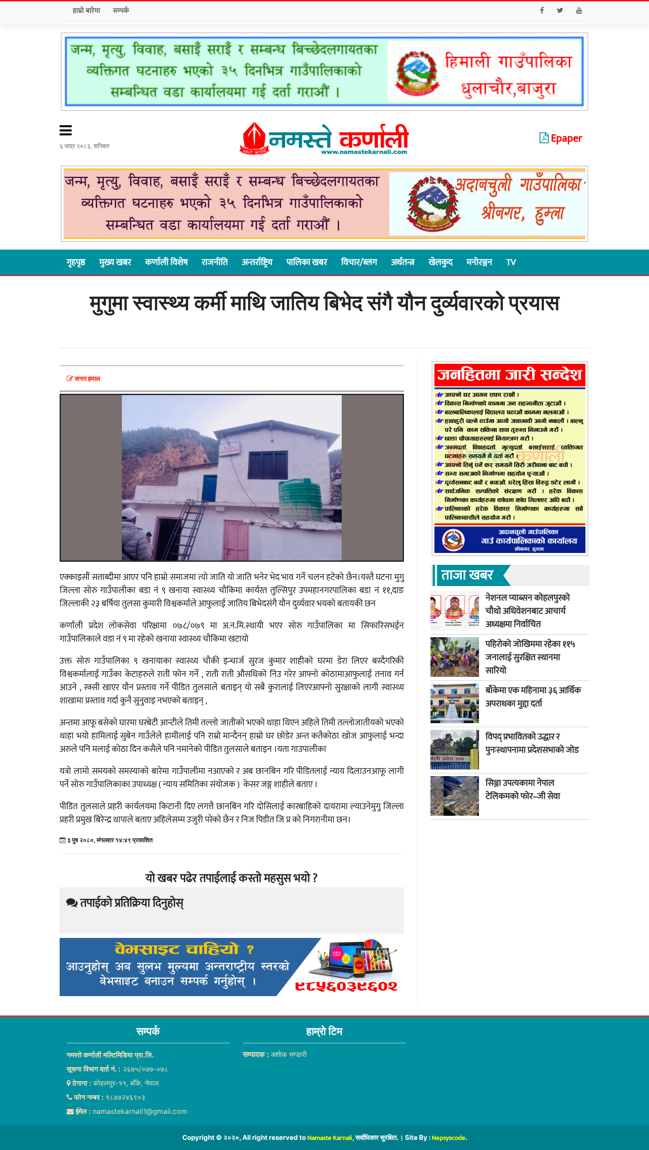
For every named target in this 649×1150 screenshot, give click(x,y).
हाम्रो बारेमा (86, 11)
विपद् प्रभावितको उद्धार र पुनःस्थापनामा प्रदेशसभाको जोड (532, 743)
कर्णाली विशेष (166, 262)
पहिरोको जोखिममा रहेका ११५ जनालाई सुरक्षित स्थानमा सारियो (530, 657)
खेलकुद (441, 262)
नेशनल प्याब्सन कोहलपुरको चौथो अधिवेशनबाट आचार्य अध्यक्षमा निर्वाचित (528, 610)
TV (511, 262)
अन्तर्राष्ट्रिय (257, 262)
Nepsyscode (448, 1137)
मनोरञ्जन (479, 262)
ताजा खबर (467, 574)
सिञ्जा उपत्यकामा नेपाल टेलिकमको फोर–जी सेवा (523, 789)
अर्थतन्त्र (403, 262)
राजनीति (215, 262)
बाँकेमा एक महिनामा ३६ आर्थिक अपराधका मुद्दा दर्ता (533, 697)
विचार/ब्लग (359, 262)
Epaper (565, 138)
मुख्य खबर (115, 262)
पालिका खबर (307, 262)
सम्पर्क (121, 11)
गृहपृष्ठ (76, 262)
